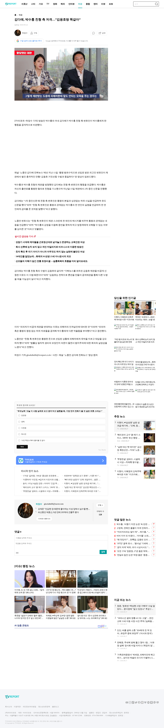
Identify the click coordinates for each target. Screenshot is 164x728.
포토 (111, 4)
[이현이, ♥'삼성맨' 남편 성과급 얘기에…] (135, 426)
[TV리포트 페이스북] (139, 703)
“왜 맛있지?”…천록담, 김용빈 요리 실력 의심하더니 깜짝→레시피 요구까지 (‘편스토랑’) (134, 539)
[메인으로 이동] (10, 4)
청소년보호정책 (44, 707)
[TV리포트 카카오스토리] (151, 703)
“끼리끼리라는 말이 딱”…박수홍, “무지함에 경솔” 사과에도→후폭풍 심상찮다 (134, 532)
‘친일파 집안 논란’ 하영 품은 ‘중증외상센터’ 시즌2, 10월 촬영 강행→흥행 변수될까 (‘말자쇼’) (134, 555)
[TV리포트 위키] (145, 703)
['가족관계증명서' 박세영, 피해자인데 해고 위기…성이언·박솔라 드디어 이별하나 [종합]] (135, 658)
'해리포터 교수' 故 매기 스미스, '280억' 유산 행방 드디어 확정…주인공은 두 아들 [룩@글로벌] (40, 487)
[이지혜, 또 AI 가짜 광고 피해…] (29, 582)
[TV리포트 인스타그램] (130, 703)
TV (48, 4)
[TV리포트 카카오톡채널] (154, 703)
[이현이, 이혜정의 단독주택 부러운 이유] (135, 474)
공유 (104, 33)
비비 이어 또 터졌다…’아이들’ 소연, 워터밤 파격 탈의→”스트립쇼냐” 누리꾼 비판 (134, 536)
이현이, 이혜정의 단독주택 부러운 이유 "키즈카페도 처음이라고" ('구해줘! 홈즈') (81, 491)
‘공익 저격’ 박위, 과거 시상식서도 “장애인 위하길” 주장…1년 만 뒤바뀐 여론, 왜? (134, 547)
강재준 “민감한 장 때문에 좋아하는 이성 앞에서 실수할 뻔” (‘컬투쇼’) (63, 509)
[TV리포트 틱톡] (133, 703)
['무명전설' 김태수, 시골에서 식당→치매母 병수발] (135, 462)
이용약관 (17, 707)
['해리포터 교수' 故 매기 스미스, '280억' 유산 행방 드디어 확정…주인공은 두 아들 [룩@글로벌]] (135, 438)
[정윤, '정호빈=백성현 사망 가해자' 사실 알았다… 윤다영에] (135, 609)
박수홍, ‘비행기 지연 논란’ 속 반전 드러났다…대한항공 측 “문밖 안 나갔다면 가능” (134, 524)
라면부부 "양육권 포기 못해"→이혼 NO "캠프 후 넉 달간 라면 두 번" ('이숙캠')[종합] (81, 476)
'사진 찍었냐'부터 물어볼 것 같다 (33, 440)
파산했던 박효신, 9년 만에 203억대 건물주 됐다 (58, 512)
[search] (156, 4)
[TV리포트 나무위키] (148, 703)
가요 (41, 4)
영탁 (23, 422)
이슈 (80, 4)
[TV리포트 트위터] (136, 703)
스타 (33, 4)
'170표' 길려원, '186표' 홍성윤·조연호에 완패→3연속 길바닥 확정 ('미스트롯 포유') (40, 476)
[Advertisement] (61, 109)
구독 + (100, 505)
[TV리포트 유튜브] (127, 703)
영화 (55, 4)
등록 (103, 552)
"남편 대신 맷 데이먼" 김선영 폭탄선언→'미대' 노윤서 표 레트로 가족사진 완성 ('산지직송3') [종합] (81, 487)
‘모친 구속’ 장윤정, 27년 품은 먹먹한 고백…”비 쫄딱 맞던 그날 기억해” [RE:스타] (134, 551)
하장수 (25, 33)
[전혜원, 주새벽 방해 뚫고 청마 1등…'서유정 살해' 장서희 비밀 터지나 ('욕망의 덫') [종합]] (135, 645)
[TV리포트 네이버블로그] (157, 703)
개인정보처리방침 (29, 707)
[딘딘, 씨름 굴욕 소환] (135, 633)
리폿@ (25, 4)
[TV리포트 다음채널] (142, 703)
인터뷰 (71, 4)
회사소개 (8, 707)
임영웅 (23, 415)
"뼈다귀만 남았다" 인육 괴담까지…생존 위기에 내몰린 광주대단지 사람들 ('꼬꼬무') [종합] (81, 480)
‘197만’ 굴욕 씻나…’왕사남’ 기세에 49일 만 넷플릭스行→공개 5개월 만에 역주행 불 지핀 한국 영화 (134, 543)
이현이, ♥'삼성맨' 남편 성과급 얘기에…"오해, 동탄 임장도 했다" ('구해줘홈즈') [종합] (81, 483)
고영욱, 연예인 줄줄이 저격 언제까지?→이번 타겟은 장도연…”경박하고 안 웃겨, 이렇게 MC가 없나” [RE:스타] (134, 528)
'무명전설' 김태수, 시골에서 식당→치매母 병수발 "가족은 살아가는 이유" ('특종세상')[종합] (40, 491)
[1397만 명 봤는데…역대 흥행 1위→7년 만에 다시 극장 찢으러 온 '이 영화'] (61, 582)
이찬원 (23, 428)
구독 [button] (35, 33)
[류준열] (29, 608)
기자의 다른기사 (44, 519)
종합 (88, 4)
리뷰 (103, 4)
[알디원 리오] (92, 608)
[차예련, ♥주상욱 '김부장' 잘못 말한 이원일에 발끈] (61, 608)
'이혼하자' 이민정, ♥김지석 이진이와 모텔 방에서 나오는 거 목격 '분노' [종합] (39, 480)
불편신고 (55, 707)
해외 (63, 4)
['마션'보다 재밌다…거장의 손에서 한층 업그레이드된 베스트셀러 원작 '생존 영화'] (92, 582)
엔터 (96, 4)
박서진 (23, 434)
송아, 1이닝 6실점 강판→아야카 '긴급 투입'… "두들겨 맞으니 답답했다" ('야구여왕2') (40, 483)
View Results (102, 450)
